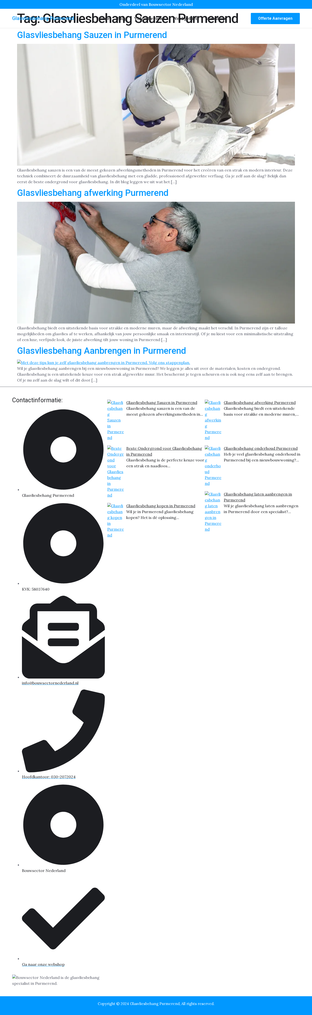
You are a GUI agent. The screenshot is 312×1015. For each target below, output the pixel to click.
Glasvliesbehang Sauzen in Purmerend (92, 35)
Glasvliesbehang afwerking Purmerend (92, 193)
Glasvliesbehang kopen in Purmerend (160, 505)
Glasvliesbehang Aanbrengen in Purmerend (101, 351)
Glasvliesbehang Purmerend (43, 18)
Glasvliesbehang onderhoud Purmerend (261, 448)
